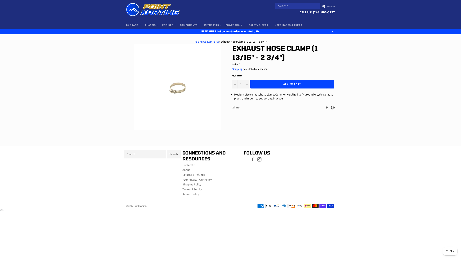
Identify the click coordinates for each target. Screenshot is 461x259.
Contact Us (188, 165)
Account (331, 6)
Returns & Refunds (193, 175)
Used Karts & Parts (288, 25)
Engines (168, 25)
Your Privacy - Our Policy (197, 180)
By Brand (132, 25)
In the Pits (212, 25)
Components (189, 25)
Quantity (237, 75)
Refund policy (190, 194)
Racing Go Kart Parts (206, 42)
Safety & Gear (259, 25)
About (186, 170)
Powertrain (234, 25)
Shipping (237, 69)
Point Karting (140, 206)
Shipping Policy (191, 185)
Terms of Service (192, 189)
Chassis (150, 25)
